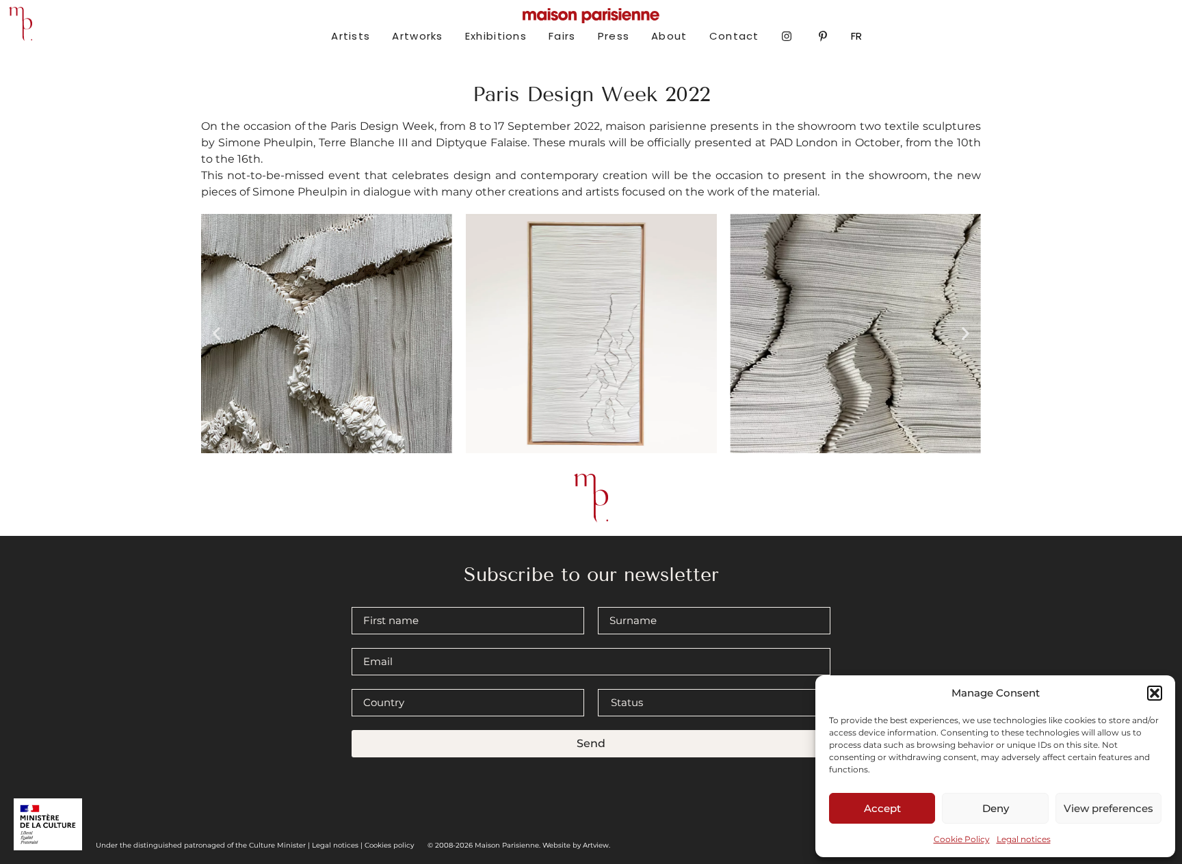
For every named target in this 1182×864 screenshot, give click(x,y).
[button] (1154, 693)
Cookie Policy (962, 839)
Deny (995, 808)
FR (856, 36)
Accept (882, 808)
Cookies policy (389, 845)
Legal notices (1024, 839)
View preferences (1108, 808)
